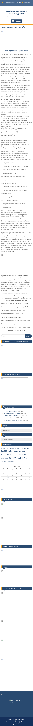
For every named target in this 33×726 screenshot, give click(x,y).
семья (19, 457)
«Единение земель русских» (12, 413)
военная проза (10, 448)
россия (12, 457)
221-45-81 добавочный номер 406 (12, 2)
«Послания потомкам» (10, 411)
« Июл (3, 486)
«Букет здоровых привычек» (12, 415)
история (14, 451)
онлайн (4, 454)
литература (24, 451)
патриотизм (15, 454)
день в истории (22, 448)
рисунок (7, 458)
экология (11, 461)
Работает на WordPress (12, 722)
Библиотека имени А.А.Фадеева (16, 12)
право (2, 458)
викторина (3, 448)
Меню (18, 21)
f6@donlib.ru (27, 2)
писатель (28, 454)
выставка (16, 448)
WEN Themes (19, 724)
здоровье (6, 450)
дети (28, 448)
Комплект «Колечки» (10, 418)
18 (8, 477)
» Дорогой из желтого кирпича (13, 420)
